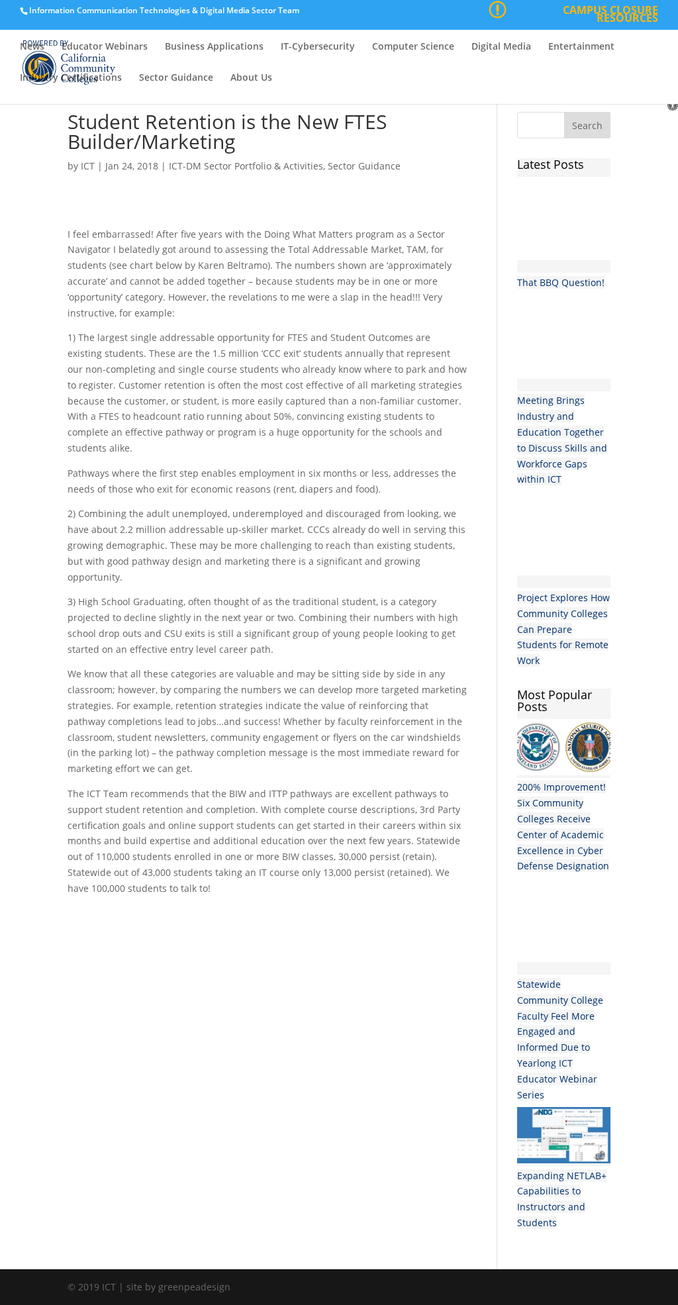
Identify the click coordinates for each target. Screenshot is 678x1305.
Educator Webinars (105, 47)
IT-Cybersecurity (318, 47)
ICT (88, 166)
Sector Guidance (176, 78)
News (32, 47)
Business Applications (214, 47)
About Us (251, 78)
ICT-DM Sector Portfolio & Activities (246, 166)
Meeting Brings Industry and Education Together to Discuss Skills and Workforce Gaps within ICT (562, 439)
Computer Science (413, 47)
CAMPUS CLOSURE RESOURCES (610, 15)
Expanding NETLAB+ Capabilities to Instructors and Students (561, 1199)
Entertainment (581, 47)
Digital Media (501, 47)
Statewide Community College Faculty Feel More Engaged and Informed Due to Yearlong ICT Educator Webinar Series (560, 1039)
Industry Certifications (71, 78)
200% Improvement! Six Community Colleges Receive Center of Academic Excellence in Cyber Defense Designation (563, 826)
